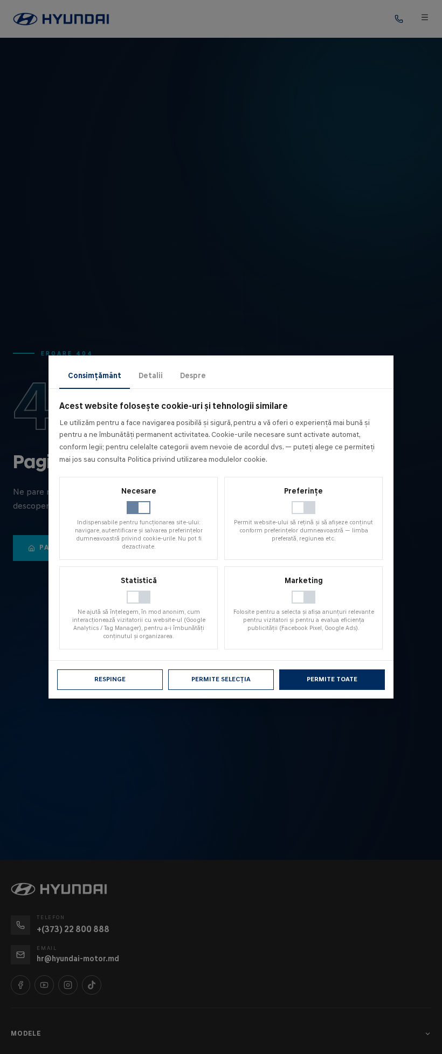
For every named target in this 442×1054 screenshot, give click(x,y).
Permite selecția (221, 679)
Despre (193, 375)
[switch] (138, 507)
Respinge (110, 679)
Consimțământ (94, 375)
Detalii (151, 375)
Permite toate (332, 679)
